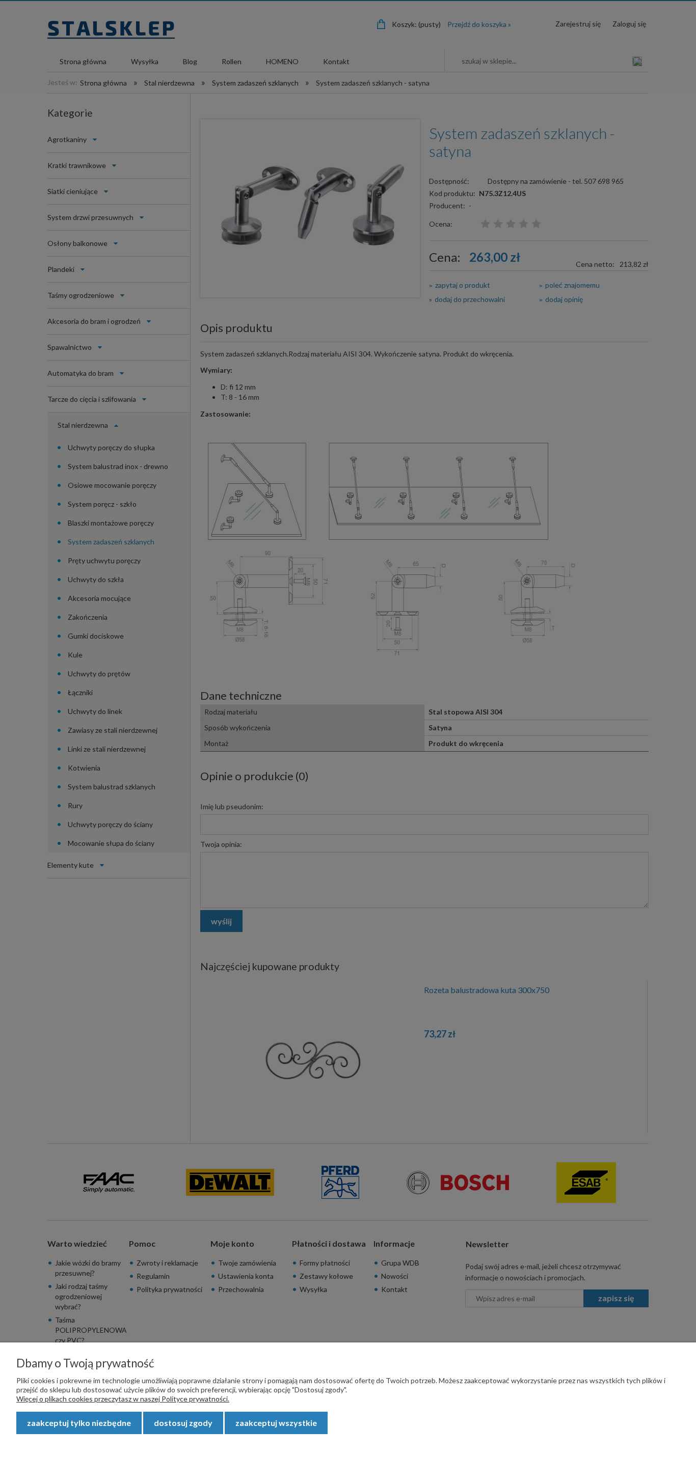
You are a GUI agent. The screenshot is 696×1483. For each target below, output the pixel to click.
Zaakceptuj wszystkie (276, 1422)
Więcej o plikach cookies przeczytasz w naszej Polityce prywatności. (122, 1398)
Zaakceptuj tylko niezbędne (79, 1422)
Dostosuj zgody (183, 1422)
